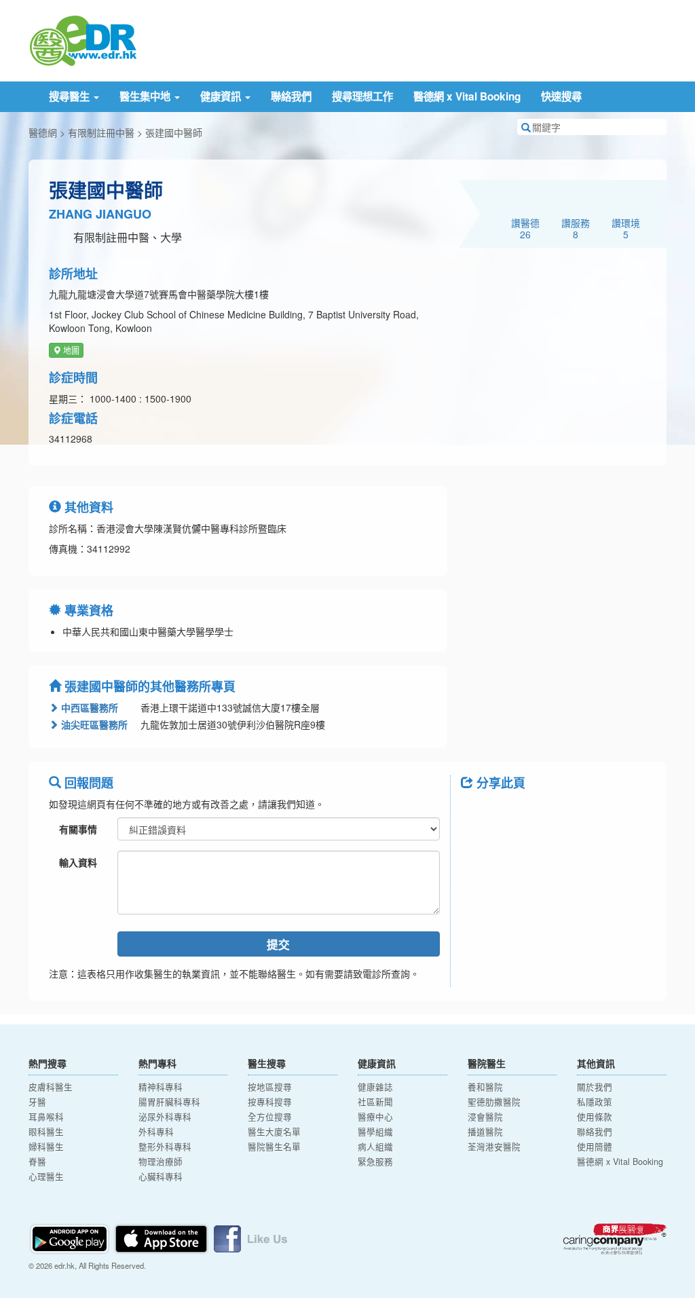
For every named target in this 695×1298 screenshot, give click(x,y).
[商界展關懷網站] (614, 1239)
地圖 (70, 350)
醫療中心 (375, 1117)
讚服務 (575, 228)
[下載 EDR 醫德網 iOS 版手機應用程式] (162, 1237)
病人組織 (375, 1147)
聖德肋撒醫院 (494, 1102)
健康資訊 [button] (222, 96)
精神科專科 (160, 1087)
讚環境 (626, 228)
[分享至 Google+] (547, 813)
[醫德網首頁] (83, 39)
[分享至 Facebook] (477, 813)
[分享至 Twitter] (512, 813)
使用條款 (594, 1117)
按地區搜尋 (270, 1087)
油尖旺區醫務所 (93, 724)
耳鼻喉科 (46, 1117)
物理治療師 (160, 1161)
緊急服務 (375, 1161)
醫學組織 (375, 1132)
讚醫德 (525, 228)
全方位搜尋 (270, 1117)
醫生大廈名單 (274, 1132)
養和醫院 (485, 1087)
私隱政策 (594, 1102)
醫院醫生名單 (274, 1147)
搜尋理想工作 (362, 96)
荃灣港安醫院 (494, 1147)
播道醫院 (485, 1132)
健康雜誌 (375, 1087)
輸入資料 (78, 862)
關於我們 (594, 1087)
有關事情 (78, 829)
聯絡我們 (291, 96)
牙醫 (37, 1102)
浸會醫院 (485, 1117)
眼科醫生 (46, 1132)
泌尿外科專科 (164, 1117)
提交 (278, 944)
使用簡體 (594, 1147)
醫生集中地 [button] (146, 96)
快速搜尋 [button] (561, 96)
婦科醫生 (46, 1147)
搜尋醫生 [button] (70, 96)
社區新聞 (375, 1102)
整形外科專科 (164, 1147)
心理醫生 (46, 1176)
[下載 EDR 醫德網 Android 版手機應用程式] (71, 1237)
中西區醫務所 (88, 707)
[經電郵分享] (583, 813)
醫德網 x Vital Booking (467, 96)
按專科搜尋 (270, 1102)
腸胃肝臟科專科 (169, 1102)
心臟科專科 (160, 1176)
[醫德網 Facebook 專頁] (250, 1237)
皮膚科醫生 (51, 1087)
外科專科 (156, 1132)
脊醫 (37, 1161)
